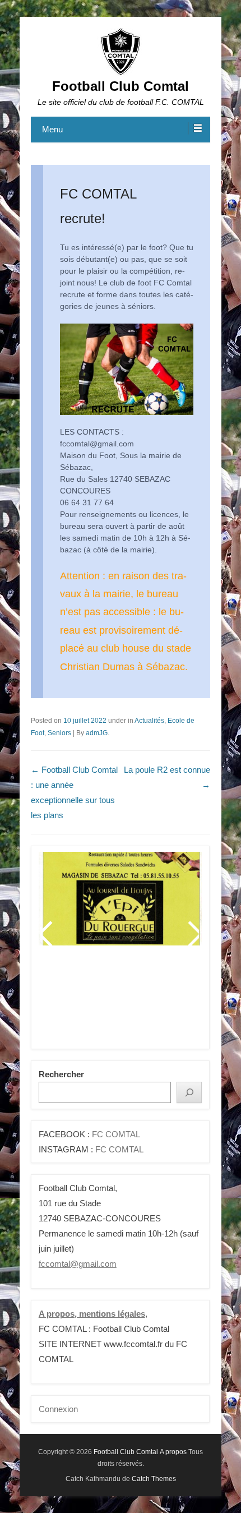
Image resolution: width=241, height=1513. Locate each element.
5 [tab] (121, 1001)
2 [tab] (79, 1001)
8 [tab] (163, 1001)
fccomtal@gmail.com (78, 1263)
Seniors (59, 733)
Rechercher (61, 1074)
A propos (173, 1452)
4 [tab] (107, 1001)
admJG (97, 733)
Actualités (149, 721)
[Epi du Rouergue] (120, 898)
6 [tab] (135, 1001)
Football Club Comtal (120, 86)
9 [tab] (177, 1001)
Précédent (48, 934)
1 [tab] (65, 1001)
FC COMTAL (116, 1134)
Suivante (193, 934)
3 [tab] (93, 1001)
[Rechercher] (189, 1092)
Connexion (58, 1409)
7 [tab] (149, 1001)
